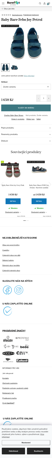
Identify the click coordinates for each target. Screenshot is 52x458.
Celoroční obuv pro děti (11, 255)
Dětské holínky (8, 260)
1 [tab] (24, 220)
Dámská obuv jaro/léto (11, 265)
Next (50, 184)
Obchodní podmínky (10, 383)
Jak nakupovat (7, 373)
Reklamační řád (8, 393)
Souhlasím (38, 451)
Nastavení (26, 442)
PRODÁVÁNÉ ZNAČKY (14, 330)
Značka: (13, 115)
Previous (2, 184)
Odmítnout (13, 451)
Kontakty (5, 378)
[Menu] (3, 3)
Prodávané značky (9, 398)
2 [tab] (27, 220)
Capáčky (5, 250)
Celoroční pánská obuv (11, 270)
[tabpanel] (13, 188)
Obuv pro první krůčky (10, 245)
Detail (13, 201)
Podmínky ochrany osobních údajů (15, 388)
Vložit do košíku (26, 108)
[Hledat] (40, 3)
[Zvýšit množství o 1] (49, 98)
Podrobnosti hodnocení (31, 15)
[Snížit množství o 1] (39, 98)
